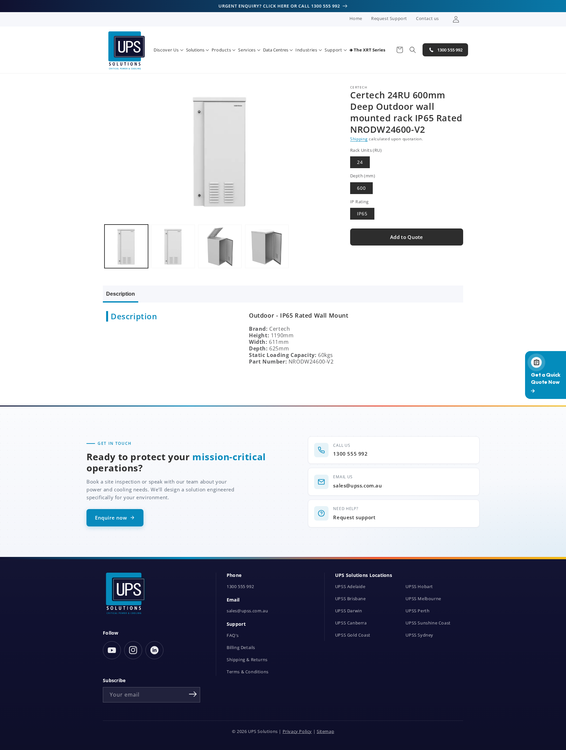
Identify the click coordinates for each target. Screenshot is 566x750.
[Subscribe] (193, 694)
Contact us (427, 18)
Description (120, 294)
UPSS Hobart (419, 586)
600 (361, 188)
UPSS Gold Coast (352, 635)
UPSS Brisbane (350, 599)
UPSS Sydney (419, 635)
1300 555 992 (240, 586)
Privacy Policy (297, 731)
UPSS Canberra (351, 623)
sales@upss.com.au (247, 611)
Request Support (389, 18)
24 (360, 162)
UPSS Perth (417, 611)
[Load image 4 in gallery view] (267, 246)
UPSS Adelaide (350, 586)
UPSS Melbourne (423, 599)
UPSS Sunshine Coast (428, 623)
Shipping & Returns (247, 659)
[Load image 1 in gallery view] (126, 246)
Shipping (359, 139)
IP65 (362, 214)
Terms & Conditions (248, 672)
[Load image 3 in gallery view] (220, 246)
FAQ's (233, 635)
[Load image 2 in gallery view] (173, 246)
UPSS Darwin (348, 611)
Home (355, 18)
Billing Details (241, 647)
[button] (168, 50)
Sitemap (325, 731)
